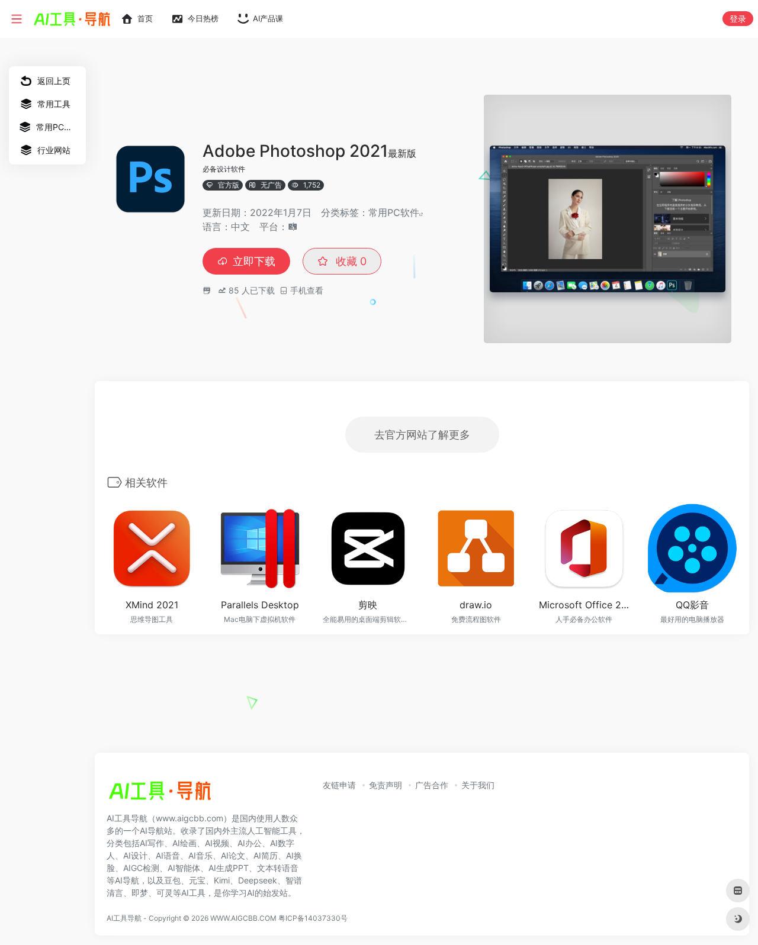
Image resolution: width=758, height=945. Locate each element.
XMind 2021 (152, 605)
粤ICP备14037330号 (313, 918)
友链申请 (339, 785)
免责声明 (385, 785)
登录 (738, 19)
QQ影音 (692, 605)
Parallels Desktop (260, 605)
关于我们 (477, 785)
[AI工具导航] (160, 794)
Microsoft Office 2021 (584, 605)
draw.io (476, 605)
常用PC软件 (393, 212)
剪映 (367, 605)
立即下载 (254, 261)
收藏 (350, 261)
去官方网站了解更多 (422, 434)
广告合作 (431, 785)
